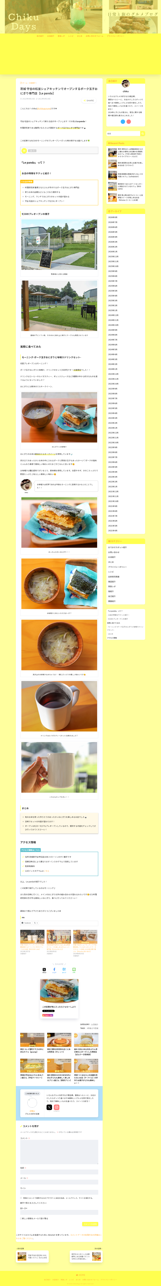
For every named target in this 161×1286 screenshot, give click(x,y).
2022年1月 (112, 486)
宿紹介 (111, 591)
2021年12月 (113, 491)
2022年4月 (112, 472)
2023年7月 (112, 398)
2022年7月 (112, 457)
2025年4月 (112, 295)
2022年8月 (112, 452)
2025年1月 (112, 310)
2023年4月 (112, 413)
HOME (81, 1275)
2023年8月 (112, 393)
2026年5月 (112, 232)
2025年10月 (113, 266)
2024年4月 (112, 354)
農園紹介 (112, 601)
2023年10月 (113, 383)
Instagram (57, 1111)
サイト (23, 1188)
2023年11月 (113, 379)
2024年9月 (112, 330)
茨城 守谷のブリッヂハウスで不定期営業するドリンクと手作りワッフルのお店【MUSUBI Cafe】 (32, 947)
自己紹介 (40, 36)
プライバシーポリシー (115, 36)
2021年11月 (113, 496)
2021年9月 (112, 506)
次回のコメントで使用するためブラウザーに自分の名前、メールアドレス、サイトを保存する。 (58, 1198)
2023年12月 (113, 374)
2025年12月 (113, 256)
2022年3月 (112, 476)
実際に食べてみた (113, 623)
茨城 (96, 1028)
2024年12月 (113, 315)
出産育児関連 (113, 576)
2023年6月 (112, 403)
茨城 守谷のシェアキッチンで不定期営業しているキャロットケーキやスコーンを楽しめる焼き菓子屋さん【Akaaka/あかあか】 (84, 948)
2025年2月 (112, 305)
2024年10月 (113, 325)
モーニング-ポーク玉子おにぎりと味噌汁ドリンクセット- (125, 628)
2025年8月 (112, 276)
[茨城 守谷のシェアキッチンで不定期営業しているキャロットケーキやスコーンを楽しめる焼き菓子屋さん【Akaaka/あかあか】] (85, 937)
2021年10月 (113, 501)
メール (24, 1178)
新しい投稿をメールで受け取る (35, 1218)
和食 (90, 1028)
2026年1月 (112, 251)
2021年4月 (112, 530)
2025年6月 (112, 285)
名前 (23, 1167)
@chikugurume (44, 108)
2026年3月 (112, 241)
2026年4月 (112, 237)
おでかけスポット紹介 (117, 547)
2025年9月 (112, 271)
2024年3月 (112, 359)
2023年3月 (112, 418)
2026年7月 (112, 222)
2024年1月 (112, 369)
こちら (46, 870)
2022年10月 (113, 442)
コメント (25, 1138)
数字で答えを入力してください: (33, 1202)
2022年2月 (112, 481)
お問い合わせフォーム (94, 36)
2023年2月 (112, 423)
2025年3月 (112, 300)
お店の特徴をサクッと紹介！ (119, 615)
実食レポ (61, 36)
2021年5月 (112, 525)
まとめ (79, 36)
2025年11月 (113, 261)
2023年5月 (112, 408)
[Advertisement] (80, 58)
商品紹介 (112, 581)
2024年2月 (112, 364)
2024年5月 (112, 349)
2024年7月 (112, 339)
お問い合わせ (113, 552)
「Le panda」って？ (115, 611)
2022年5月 (112, 467)
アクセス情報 (112, 638)
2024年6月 (112, 344)
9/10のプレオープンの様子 (118, 619)
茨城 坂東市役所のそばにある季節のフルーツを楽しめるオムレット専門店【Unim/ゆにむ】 (58, 947)
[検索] (142, 133)
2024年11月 (113, 320)
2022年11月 (113, 437)
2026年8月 (112, 217)
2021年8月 (112, 511)
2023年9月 (112, 388)
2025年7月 (112, 281)
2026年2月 (112, 246)
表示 (32, 150)
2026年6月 (112, 227)
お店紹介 (50, 36)
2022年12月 (113, 432)
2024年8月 (112, 334)
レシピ (70, 36)
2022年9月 (112, 447)
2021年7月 (112, 516)
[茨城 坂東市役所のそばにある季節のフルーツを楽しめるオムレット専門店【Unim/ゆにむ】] (59, 937)
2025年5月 (112, 290)
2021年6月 (112, 520)
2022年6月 (112, 462)
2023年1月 (112, 428)
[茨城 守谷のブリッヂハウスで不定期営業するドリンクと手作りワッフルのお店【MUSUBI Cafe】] (32, 937)
